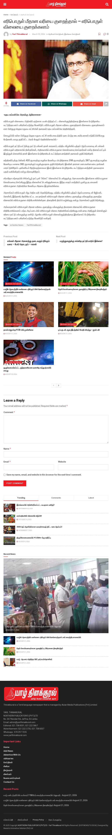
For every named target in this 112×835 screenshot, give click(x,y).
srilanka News (16, 225)
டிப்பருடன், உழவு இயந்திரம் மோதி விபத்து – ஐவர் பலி (79, 330)
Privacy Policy (38, 820)
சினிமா (6, 766)
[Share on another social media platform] (106, 104)
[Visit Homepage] (56, 4)
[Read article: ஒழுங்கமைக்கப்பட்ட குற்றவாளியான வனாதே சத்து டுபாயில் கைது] (29, 352)
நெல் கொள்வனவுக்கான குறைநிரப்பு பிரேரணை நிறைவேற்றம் (82, 289)
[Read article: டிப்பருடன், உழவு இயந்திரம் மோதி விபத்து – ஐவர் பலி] (83, 314)
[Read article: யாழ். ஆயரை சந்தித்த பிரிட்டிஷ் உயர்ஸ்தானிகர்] (9, 662)
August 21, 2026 (11, 296)
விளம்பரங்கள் (23, 820)
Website (62, 462)
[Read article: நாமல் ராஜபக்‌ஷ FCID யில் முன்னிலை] (29, 314)
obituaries (8, 758)
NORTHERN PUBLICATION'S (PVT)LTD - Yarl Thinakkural (40, 825)
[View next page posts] (58, 385)
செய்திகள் (14, 15)
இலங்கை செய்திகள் (72, 34)
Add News (8, 751)
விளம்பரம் (8, 774)
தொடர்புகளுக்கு (55, 820)
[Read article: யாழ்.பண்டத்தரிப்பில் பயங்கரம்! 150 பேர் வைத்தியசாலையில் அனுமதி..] (56, 595)
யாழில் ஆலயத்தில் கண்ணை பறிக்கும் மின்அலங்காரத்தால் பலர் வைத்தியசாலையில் (49, 637)
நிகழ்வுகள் (8, 770)
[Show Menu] (5, 4)
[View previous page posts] (53, 385)
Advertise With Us (12, 755)
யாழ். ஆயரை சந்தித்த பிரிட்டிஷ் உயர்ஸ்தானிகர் (34, 659)
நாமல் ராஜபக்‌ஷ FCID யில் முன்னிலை (18, 330)
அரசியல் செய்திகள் (27, 15)
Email (7, 461)
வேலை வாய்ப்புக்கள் (12, 778)
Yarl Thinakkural (20, 34)
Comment (9, 412)
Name (7, 448)
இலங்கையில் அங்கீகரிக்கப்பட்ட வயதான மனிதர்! (36, 505)
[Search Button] (107, 4)
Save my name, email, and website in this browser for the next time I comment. (44, 475)
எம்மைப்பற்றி (8, 820)
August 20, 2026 (11, 374)
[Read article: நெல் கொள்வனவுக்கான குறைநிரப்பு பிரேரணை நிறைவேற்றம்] (83, 274)
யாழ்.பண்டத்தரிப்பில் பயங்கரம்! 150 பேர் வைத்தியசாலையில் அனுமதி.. (34, 626)
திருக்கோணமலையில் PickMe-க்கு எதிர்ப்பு (34, 538)
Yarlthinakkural (34, 225)
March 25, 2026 (38, 34)
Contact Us (9, 782)
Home (6, 15)
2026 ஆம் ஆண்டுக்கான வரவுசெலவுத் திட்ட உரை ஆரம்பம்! (39, 527)
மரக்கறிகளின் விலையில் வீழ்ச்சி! (29, 516)
